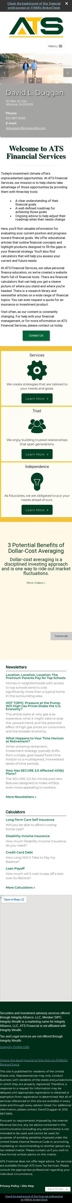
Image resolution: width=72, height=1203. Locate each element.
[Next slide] (67, 72)
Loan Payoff (15, 868)
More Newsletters (21, 797)
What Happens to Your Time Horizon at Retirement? (35, 739)
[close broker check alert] (66, 3)
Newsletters (16, 667)
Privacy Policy (9, 1186)
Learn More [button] (35, 398)
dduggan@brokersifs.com (26, 128)
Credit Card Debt (19, 852)
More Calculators (20, 887)
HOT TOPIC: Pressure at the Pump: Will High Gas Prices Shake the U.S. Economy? (33, 706)
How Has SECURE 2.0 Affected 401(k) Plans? (35, 772)
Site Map (28, 1186)
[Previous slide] (4, 72)
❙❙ (39, 80)
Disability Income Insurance (28, 836)
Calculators (15, 812)
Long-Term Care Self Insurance (30, 820)
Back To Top (56, 1189)
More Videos (36, 582)
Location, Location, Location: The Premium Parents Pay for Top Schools (35, 676)
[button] (55, 46)
